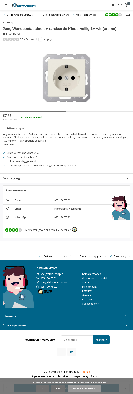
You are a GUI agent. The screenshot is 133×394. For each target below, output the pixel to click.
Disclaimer (63, 376)
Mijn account (89, 286)
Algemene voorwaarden (44, 376)
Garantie (87, 295)
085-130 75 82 (62, 200)
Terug (10, 22)
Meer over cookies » (84, 388)
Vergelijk (48, 39)
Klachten (87, 299)
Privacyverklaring (79, 376)
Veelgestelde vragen (52, 274)
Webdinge (84, 371)
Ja (43, 388)
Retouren (87, 291)
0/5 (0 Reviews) (27, 39)
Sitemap (95, 376)
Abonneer (101, 339)
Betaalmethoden (91, 274)
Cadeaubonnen (90, 303)
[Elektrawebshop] (24, 5)
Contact (86, 282)
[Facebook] (61, 352)
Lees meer (9, 144)
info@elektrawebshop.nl (67, 208)
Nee (58, 388)
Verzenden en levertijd (94, 278)
